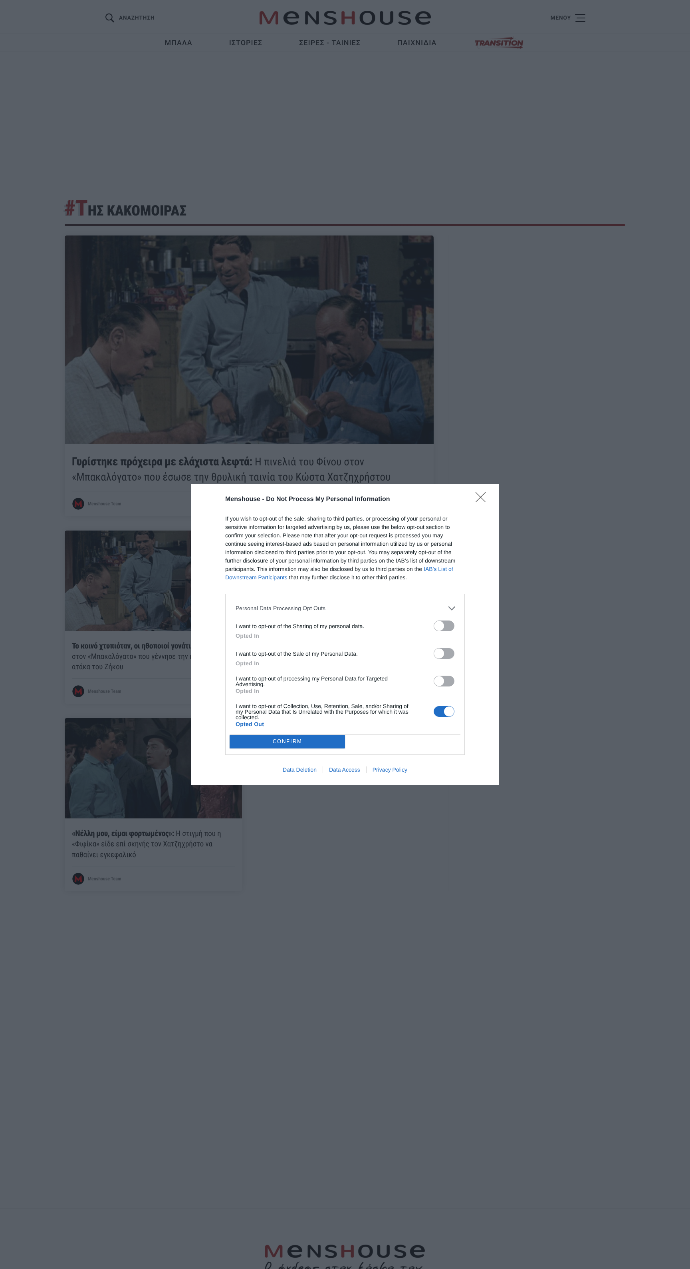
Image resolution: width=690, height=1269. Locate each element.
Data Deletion (300, 769)
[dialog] (345, 634)
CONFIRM (287, 741)
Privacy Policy (390, 769)
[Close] (483, 499)
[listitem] (345, 608)
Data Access (344, 769)
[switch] (444, 626)
